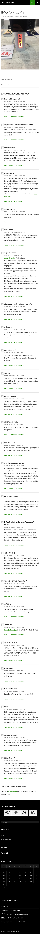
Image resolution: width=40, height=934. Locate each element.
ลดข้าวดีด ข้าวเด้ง (10, 350)
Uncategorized (6, 839)
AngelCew (4, 906)
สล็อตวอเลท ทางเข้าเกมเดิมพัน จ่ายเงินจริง (18, 304)
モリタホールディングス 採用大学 (15, 581)
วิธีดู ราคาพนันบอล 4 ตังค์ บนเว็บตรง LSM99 (18, 124)
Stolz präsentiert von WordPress (10, 931)
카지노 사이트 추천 (10, 642)
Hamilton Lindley (10, 689)
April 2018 (4, 853)
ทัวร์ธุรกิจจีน (8, 327)
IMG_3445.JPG (22, 16)
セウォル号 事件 (9, 553)
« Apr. (3, 888)
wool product (9, 173)
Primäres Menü (37, 2)
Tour (2, 835)
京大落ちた (8, 604)
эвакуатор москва (7, 922)
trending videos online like (14, 463)
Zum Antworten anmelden (15, 117)
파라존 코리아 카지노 (11, 422)
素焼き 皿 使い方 (9, 758)
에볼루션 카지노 (10, 630)
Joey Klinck (8, 625)
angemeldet (12, 791)
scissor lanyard (9, 209)
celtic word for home (11, 496)
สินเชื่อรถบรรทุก (9, 148)
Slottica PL (8, 373)
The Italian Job (7, 2)
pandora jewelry (10, 396)
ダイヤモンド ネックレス (9, 914)
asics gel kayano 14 (11, 735)
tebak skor (4, 910)
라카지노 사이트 (9, 442)
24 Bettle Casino (6, 918)
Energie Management (12, 99)
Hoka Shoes (8, 668)
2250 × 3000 (14, 16)
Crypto (6, 707)
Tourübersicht (15, 910)
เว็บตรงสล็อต (8, 230)
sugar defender (10, 253)
